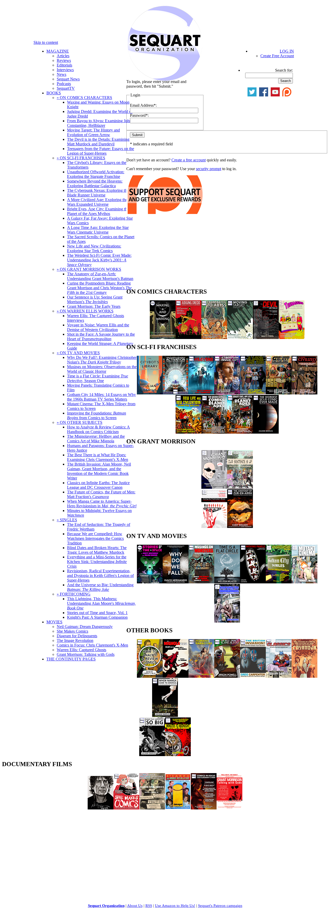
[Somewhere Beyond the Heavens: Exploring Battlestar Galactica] (201, 393)
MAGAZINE (57, 51)
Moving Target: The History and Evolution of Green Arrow (93, 132)
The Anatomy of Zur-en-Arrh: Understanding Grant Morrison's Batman (100, 276)
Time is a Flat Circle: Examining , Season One (97, 378)
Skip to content (46, 42)
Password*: (139, 115)
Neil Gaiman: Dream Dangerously (85, 626)
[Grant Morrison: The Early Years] (214, 487)
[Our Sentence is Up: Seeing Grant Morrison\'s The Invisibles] (240, 487)
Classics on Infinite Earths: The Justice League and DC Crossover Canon (98, 485)
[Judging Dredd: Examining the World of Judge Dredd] (188, 337)
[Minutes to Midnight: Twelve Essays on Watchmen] (178, 754)
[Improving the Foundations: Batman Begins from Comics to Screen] (227, 621)
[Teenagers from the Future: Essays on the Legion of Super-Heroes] (291, 337)
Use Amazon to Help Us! (175, 906)
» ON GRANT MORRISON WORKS (89, 269)
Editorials (64, 65)
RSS (148, 906)
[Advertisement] (165, 252)
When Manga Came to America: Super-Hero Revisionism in (101, 503)
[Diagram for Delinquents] (152, 808)
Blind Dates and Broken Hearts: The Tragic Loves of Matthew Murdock (97, 550)
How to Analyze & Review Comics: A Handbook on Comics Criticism (98, 429)
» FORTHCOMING (73, 594)
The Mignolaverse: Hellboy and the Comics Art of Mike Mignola (96, 438)
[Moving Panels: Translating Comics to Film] (253, 582)
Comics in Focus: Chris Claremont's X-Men (92, 645)
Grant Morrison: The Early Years (93, 306)
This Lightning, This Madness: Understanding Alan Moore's (101, 603)
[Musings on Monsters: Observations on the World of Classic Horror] (201, 582)
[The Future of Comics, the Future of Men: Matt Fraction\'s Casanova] (304, 676)
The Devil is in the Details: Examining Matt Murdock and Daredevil (98, 141)
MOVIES (54, 622)
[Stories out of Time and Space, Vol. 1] (150, 582)
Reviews (64, 60)
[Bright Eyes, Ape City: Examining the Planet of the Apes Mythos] (240, 432)
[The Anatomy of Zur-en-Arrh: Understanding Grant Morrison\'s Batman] (240, 526)
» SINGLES (67, 520)
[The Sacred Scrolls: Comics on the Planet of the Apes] (214, 432)
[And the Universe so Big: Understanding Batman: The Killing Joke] (152, 754)
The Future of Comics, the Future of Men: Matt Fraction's (101, 494)
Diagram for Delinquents (77, 636)
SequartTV (66, 88)
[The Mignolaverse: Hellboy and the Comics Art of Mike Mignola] (175, 676)
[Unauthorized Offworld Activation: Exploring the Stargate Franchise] (175, 393)
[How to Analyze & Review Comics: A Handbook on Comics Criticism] (150, 676)
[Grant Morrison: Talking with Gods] (229, 808)
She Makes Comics (72, 631)
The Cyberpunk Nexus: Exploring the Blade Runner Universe (98, 192)
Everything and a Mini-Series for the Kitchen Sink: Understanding (97, 561)
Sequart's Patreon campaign (220, 906)
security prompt (208, 169)
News (61, 74)
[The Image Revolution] (178, 808)
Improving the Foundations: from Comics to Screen (96, 415)
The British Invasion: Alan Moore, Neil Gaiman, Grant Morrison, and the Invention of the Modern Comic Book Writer (99, 471)
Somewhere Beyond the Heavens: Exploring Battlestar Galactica (94, 183)
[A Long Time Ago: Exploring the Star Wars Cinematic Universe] (253, 393)
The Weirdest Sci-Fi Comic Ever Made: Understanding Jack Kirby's (99, 260)
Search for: (284, 70)
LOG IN (287, 51)
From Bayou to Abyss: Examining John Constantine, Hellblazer (99, 123)
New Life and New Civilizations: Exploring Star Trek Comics (94, 248)
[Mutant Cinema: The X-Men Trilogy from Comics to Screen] (304, 582)
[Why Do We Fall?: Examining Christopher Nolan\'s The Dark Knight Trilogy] (175, 582)
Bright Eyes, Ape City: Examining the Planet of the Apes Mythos (98, 211)
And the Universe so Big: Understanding (100, 587)
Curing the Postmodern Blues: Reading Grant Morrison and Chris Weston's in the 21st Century (99, 288)
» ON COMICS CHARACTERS (84, 97)
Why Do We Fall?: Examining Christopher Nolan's (102, 359)
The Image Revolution (75, 640)
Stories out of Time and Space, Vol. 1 (97, 612)
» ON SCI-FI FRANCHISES (81, 158)
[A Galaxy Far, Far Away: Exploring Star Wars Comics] (279, 393)
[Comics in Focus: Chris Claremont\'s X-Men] (204, 808)
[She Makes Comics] (126, 808)
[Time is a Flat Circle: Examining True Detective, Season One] (227, 582)
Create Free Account (277, 56)
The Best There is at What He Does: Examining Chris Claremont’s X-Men (97, 457)
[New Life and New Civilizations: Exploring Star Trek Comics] (188, 432)
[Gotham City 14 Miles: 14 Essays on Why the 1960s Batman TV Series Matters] (279, 582)
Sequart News (68, 79)
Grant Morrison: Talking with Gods (85, 654)
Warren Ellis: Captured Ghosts (81, 650)
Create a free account (188, 160)
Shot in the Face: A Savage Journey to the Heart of (101, 336)
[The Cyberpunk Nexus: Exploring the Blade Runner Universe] (227, 393)
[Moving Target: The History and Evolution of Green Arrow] (240, 337)
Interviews (65, 70)
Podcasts (64, 83)
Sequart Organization (106, 906)
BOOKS (53, 93)
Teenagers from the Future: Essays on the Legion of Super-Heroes (100, 150)
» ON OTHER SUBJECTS (79, 422)
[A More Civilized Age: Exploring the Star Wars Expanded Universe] (304, 393)
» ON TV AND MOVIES (78, 353)
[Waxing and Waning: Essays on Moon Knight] (163, 337)
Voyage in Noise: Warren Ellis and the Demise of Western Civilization (98, 327)
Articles (63, 56)
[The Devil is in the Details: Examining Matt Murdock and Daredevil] (266, 337)
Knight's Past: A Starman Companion (97, 617)
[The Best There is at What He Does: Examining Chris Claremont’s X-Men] (227, 676)
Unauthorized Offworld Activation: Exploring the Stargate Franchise (95, 174)
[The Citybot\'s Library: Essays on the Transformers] (150, 393)
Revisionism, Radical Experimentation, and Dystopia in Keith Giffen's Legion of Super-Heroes (100, 575)
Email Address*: (143, 105)
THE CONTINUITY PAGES (71, 659)
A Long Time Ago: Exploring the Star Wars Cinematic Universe (98, 229)
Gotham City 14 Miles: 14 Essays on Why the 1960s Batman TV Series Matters (101, 396)
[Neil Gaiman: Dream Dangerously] (100, 808)
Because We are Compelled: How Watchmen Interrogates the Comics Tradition (95, 538)
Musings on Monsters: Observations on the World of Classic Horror (102, 369)
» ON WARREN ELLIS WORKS (85, 311)
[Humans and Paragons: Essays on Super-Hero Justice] (201, 676)
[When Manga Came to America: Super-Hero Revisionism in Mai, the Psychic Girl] (165, 715)
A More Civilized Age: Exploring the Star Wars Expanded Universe (101, 201)
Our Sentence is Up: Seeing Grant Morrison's (94, 299)
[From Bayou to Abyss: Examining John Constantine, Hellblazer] (214, 337)
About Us (135, 906)
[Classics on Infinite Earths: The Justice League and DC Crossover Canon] (279, 676)
